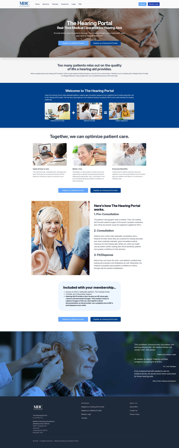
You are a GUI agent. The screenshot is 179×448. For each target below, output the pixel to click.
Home (37, 4)
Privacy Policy (134, 414)
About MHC (134, 407)
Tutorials (55, 4)
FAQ (79, 4)
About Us (46, 4)
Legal (74, 4)
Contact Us (65, 4)
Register (142, 4)
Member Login (153, 4)
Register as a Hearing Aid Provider (106, 43)
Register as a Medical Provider (73, 43)
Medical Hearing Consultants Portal (66, 441)
